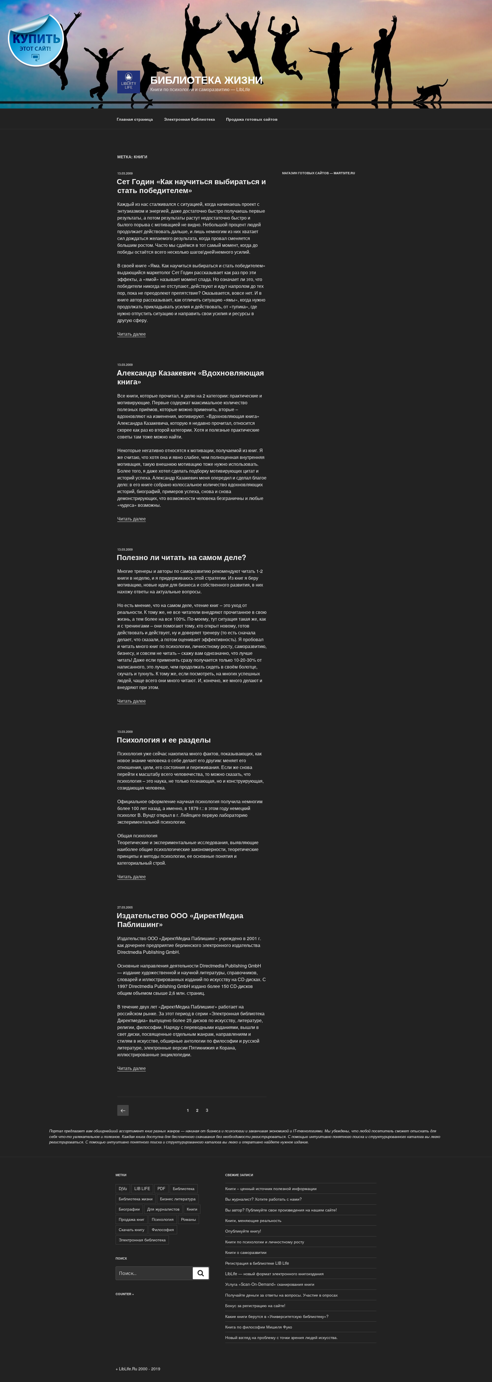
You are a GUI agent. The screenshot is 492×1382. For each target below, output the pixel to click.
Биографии (129, 1209)
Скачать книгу (131, 1229)
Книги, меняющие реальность (253, 1220)
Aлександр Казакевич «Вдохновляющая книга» (190, 377)
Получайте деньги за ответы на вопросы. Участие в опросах (281, 1295)
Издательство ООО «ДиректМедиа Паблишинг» (180, 919)
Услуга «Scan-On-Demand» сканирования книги (269, 1284)
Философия (163, 1229)
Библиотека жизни (206, 79)
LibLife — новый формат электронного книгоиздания (274, 1273)
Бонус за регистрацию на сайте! (255, 1305)
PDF (161, 1188)
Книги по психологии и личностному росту (264, 1241)
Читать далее (131, 334)
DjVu (123, 1188)
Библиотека (183, 1188)
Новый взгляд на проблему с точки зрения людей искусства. (281, 1337)
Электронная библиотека (189, 119)
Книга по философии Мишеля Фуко (258, 1327)
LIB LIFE (142, 1188)
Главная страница (135, 119)
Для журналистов (163, 1209)
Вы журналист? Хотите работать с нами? (263, 1199)
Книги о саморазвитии (245, 1252)
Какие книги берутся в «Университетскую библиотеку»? (277, 1316)
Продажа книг (131, 1219)
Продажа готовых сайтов (252, 119)
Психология (163, 1219)
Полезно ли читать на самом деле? (181, 557)
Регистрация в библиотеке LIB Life (257, 1263)
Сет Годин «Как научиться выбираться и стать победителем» (191, 185)
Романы (188, 1219)
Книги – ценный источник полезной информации (271, 1188)
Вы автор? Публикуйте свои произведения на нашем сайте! (281, 1210)
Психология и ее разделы (164, 739)
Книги (192, 1209)
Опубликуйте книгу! (243, 1231)
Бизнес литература (178, 1198)
